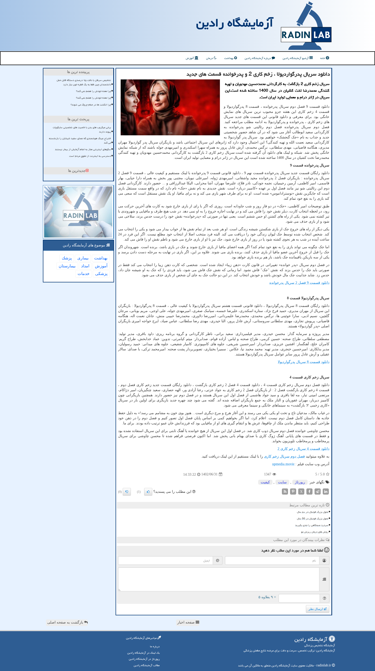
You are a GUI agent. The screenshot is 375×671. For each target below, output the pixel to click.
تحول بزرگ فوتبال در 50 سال (312, 518)
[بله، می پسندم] (148, 492)
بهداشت (229, 58)
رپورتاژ (300, 482)
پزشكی (101, 273)
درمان (210, 58)
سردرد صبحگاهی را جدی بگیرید (311, 525)
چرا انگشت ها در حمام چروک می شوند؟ (91, 104)
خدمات (84, 273)
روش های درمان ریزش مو (314, 531)
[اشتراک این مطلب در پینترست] (293, 491)
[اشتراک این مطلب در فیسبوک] (309, 491)
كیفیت (265, 482)
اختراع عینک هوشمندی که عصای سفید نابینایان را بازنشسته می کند (80, 140)
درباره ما (155, 646)
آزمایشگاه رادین (234, 23)
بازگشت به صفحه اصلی (65, 622)
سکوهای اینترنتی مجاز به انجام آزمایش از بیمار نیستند (83, 149)
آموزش (190, 58)
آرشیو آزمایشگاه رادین (296, 58)
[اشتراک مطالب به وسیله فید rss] (285, 491)
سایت (282, 482)
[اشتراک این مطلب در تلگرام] (317, 491)
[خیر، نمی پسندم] (127, 492)
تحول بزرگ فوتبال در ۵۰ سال (312, 511)
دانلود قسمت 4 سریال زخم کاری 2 (303, 449)
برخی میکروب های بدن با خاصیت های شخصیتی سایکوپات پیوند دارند (82, 129)
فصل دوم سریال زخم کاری (284, 456)
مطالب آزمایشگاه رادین (147, 665)
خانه (323, 58)
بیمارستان (67, 266)
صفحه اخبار (186, 622)
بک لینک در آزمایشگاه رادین (143, 652)
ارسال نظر (316, 609)
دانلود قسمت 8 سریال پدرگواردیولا (303, 362)
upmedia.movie (283, 464)
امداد (85, 266)
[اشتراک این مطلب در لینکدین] (325, 491)
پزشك (67, 258)
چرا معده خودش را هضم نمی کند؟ (93, 91)
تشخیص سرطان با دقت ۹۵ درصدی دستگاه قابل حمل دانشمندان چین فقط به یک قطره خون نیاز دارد (84, 82)
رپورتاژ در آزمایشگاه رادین (144, 659)
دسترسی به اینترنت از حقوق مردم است (90, 156)
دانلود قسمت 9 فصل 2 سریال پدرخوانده (299, 283)
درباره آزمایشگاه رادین (258, 58)
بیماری (83, 258)
